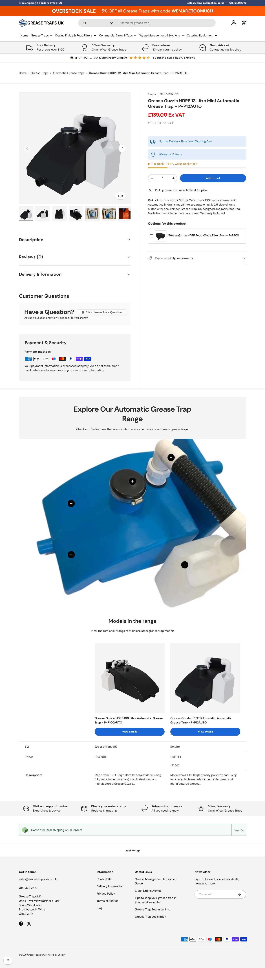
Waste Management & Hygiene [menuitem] (159, 35)
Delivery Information (110, 886)
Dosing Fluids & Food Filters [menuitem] (73, 35)
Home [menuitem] (24, 35)
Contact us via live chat (225, 49)
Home (23, 73)
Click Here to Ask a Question (103, 312)
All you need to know (165, 810)
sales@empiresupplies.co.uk (205, 3)
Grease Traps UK (35, 954)
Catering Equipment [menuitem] (200, 35)
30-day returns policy (167, 49)
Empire (152, 94)
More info (239, 830)
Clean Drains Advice (148, 891)
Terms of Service (107, 901)
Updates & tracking (104, 810)
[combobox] (147, 23)
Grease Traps (39, 73)
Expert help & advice (47, 810)
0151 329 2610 (237, 3)
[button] (244, 23)
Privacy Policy (106, 893)
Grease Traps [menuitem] (40, 35)
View (160, 239)
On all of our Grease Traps (109, 49)
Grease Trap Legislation (150, 917)
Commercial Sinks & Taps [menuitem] (116, 35)
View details (129, 731)
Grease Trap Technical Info (152, 909)
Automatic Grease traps (69, 73)
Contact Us (104, 879)
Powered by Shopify (55, 954)
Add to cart (213, 178)
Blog (99, 908)
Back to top (132, 850)
